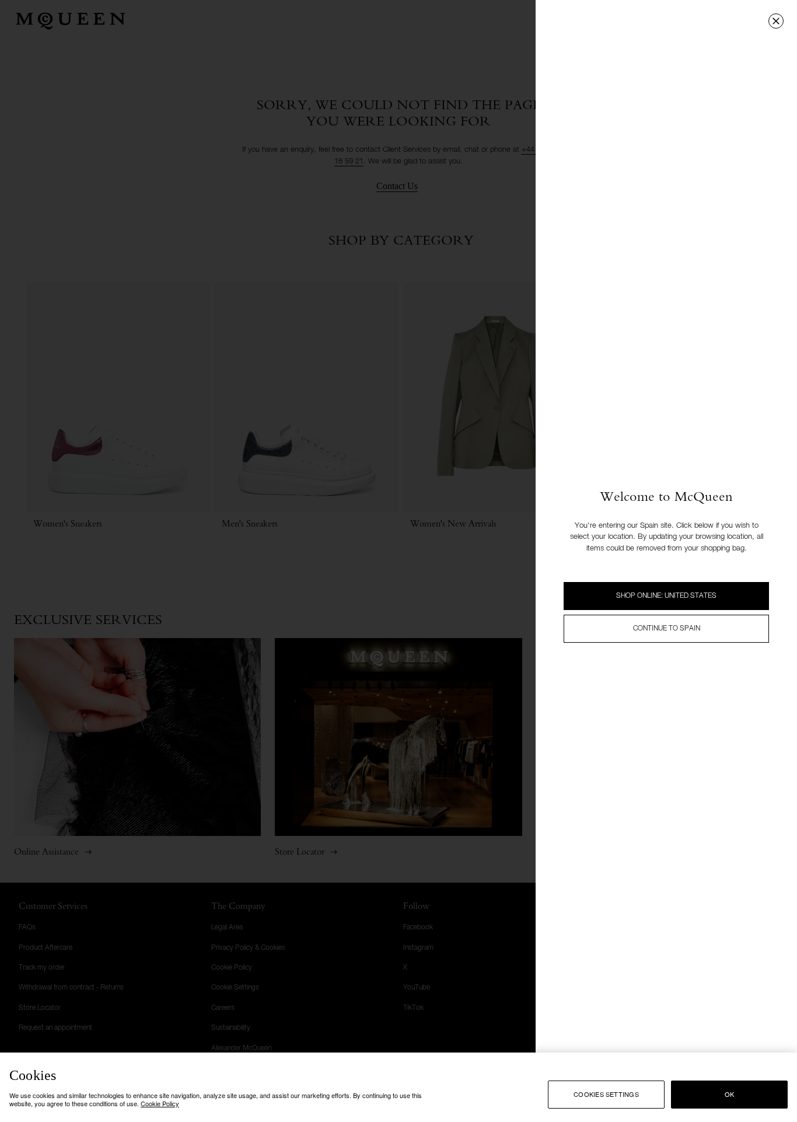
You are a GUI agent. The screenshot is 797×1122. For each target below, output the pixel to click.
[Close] (776, 21)
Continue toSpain (666, 628)
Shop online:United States (666, 596)
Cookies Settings (606, 1094)
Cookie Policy (160, 1103)
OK (729, 1094)
